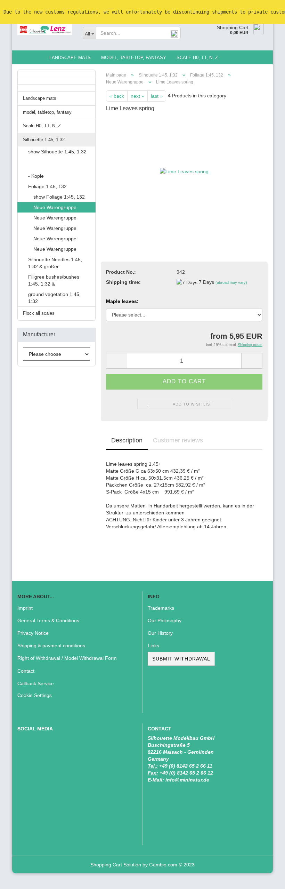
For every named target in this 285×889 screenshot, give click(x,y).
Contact (25, 671)
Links (153, 645)
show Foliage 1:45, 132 (59, 197)
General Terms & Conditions (48, 620)
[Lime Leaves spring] (184, 171)
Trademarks (161, 608)
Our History (160, 633)
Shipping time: (123, 282)
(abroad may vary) (231, 282)
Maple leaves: (122, 301)
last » (157, 96)
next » (137, 96)
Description (126, 440)
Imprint (25, 608)
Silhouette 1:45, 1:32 (44, 139)
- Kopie (36, 176)
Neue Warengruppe (54, 207)
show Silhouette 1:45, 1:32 (57, 151)
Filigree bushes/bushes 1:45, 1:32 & (53, 280)
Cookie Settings (34, 695)
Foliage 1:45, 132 (47, 186)
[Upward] (265, 878)
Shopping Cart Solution (115, 864)
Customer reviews (178, 440)
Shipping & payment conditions (51, 645)
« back (116, 96)
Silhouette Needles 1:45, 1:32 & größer (55, 263)
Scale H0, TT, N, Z (197, 57)
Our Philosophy (164, 620)
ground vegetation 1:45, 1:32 (54, 297)
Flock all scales (39, 313)
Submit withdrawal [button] (181, 659)
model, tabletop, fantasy (133, 57)
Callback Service (35, 683)
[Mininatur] (44, 29)
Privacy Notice (33, 633)
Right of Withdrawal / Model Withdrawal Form (67, 658)
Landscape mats (70, 57)
